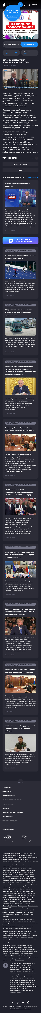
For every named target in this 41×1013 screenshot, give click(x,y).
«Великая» (13, 906)
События (5, 825)
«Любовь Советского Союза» (25, 901)
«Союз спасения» (8, 903)
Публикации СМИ (8, 829)
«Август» (12, 901)
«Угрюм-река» (19, 903)
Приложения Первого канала (12, 800)
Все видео (6, 808)
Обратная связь (8, 816)
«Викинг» (28, 903)
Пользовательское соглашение (13, 812)
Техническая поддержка (11, 821)
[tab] (11, 44)
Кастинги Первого (8, 804)
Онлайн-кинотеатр (9, 795)
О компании (7, 787)
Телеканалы (19, 960)
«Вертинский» (22, 906)
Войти (34, 4)
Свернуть (20, 782)
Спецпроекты (7, 791)
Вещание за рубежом (28, 841)
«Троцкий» (6, 906)
